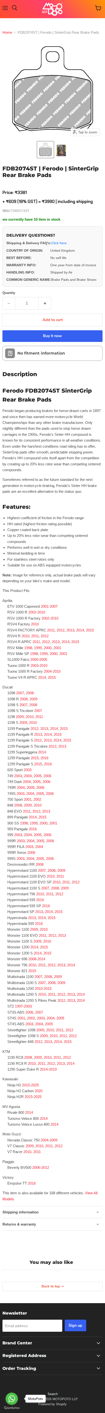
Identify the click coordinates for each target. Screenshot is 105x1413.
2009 (33, 699)
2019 (53, 1069)
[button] (45, 149)
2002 (32, 612)
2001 (45, 606)
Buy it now (52, 336)
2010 (41, 612)
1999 (38, 648)
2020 (38, 1091)
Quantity (8, 293)
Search (53, 1394)
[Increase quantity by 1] (45, 303)
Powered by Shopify (52, 1404)
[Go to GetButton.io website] (12, 1408)
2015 (90, 630)
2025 (35, 1085)
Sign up (75, 1325)
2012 (60, 630)
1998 (28, 648)
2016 (44, 758)
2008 (30, 693)
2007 (54, 606)
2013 (70, 630)
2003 (34, 665)
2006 (47, 776)
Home (7, 32)
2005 (43, 659)
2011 (51, 630)
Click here (59, 243)
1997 (19, 1006)
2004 (48, 671)
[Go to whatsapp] (12, 1399)
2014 (80, 630)
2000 (48, 648)
